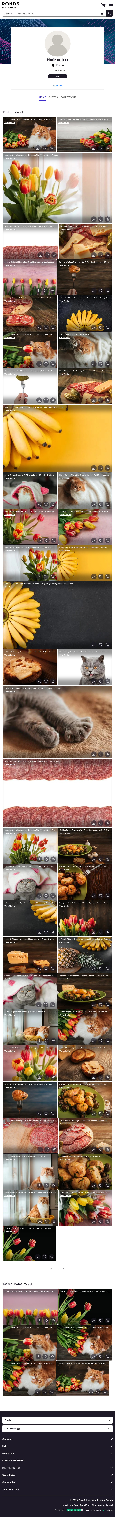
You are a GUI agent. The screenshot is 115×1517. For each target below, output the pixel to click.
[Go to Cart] (103, 5)
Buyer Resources (11, 1467)
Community (8, 1482)
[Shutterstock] (71, 1505)
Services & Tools (10, 1489)
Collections (68, 97)
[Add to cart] (51, 148)
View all (19, 112)
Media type (8, 1453)
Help (4, 1446)
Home (42, 97)
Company (7, 1439)
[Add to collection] (45, 148)
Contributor (8, 1475)
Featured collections (13, 1460)
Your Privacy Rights (102, 1500)
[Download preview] (38, 148)
